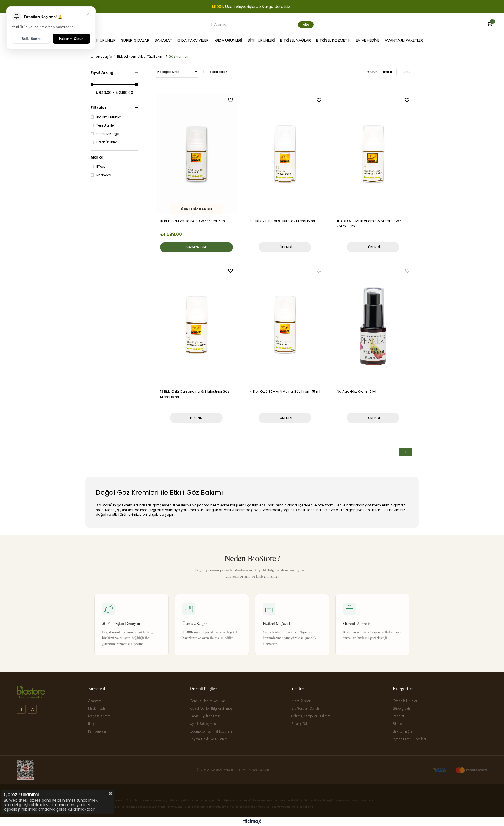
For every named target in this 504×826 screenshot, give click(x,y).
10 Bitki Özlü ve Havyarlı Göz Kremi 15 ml (193, 220)
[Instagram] (32, 709)
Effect (100, 166)
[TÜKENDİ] (285, 163)
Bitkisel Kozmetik (333, 40)
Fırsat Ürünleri (107, 142)
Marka (97, 157)
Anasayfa (95, 700)
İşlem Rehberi (301, 700)
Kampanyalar (97, 731)
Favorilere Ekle (230, 100)
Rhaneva (103, 175)
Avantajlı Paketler (404, 40)
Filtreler (99, 107)
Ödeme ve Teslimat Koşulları (211, 731)
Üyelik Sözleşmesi (203, 723)
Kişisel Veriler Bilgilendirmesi (211, 708)
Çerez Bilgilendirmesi (206, 716)
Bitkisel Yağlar (295, 40)
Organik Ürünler (98, 40)
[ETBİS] (25, 770)
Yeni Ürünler (105, 125)
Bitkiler (398, 723)
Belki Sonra (31, 39)
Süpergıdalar (402, 708)
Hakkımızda (97, 708)
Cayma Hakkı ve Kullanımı (209, 738)
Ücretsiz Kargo (107, 133)
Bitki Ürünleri (261, 40)
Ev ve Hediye (367, 40)
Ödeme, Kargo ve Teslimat (310, 716)
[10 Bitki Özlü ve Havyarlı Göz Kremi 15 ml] (196, 154)
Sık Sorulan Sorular (306, 708)
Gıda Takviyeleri (193, 40)
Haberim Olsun (71, 39)
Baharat (163, 40)
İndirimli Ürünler (108, 117)
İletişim (93, 723)
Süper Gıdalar (135, 40)
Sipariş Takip (301, 723)
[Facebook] (21, 709)
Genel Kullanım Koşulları (208, 700)
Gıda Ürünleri (228, 40)
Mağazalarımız (99, 716)
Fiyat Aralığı (103, 72)
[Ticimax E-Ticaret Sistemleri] (252, 822)
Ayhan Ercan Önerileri (409, 738)
